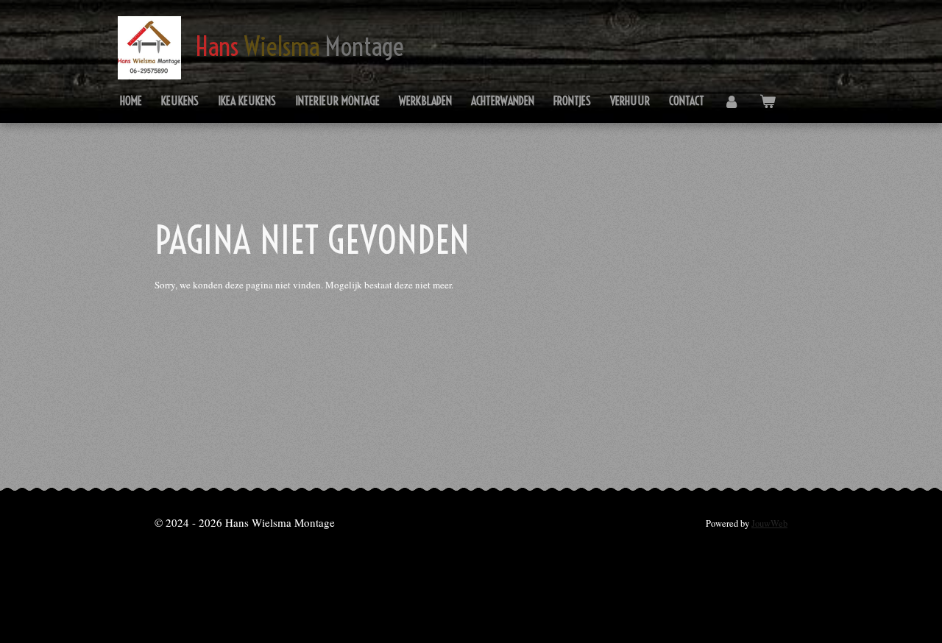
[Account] (731, 101)
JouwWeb (769, 523)
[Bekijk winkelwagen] (767, 101)
